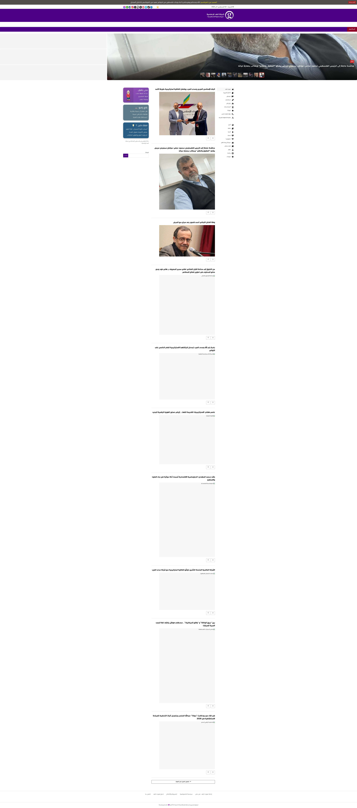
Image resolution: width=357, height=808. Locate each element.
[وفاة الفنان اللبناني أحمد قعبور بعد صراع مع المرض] (187, 241)
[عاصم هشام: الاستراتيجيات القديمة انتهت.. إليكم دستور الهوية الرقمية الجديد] (187, 439)
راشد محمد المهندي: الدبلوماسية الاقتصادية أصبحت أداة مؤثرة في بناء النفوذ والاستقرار (183, 478)
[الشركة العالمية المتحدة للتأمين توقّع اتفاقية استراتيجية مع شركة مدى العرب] (187, 591)
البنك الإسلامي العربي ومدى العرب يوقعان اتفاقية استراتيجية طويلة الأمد (185, 89)
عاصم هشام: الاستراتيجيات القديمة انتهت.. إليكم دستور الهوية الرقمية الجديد (183, 412)
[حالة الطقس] (158, 7)
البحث (147, 152)
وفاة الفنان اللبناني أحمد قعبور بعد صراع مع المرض (194, 222)
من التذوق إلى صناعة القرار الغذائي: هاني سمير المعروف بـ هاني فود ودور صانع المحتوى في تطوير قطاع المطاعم (185, 270)
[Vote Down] (208, 138)
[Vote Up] (213, 138)
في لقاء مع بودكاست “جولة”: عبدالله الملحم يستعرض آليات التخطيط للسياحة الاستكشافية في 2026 (184, 717)
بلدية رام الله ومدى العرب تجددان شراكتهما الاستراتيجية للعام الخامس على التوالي (185, 349)
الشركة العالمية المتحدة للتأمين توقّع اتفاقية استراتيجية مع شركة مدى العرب (183, 570)
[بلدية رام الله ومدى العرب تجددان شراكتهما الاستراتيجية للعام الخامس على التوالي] (187, 376)
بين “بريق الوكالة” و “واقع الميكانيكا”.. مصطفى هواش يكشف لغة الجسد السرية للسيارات (185, 624)
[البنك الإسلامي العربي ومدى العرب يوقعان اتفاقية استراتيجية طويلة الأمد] (187, 113)
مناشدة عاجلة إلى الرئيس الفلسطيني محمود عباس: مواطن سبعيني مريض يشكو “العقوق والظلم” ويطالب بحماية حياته (185, 149)
